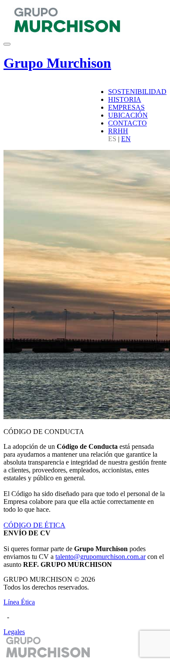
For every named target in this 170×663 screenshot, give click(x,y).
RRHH (118, 131)
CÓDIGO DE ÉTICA (34, 525)
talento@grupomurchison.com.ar (100, 556)
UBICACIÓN (128, 115)
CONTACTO (127, 123)
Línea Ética (19, 602)
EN (126, 138)
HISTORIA (124, 99)
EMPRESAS (126, 107)
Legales (14, 631)
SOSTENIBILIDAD (137, 91)
